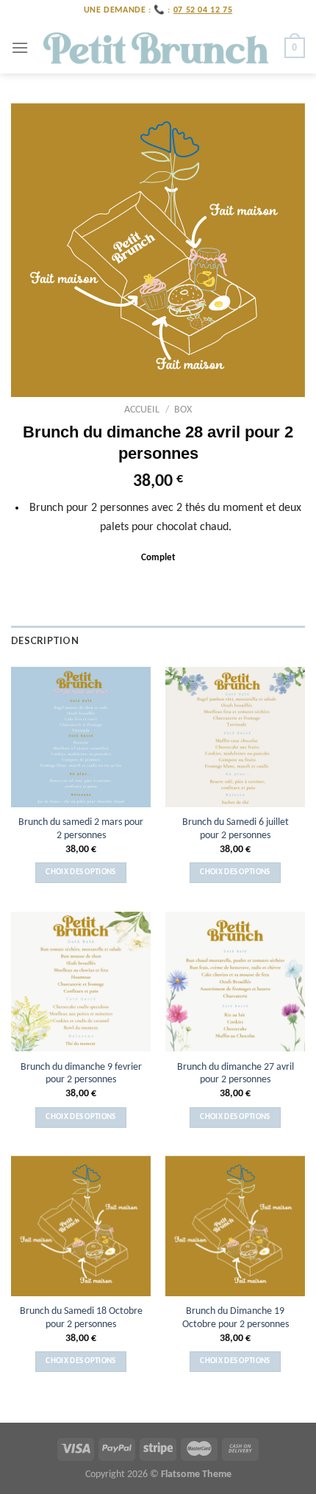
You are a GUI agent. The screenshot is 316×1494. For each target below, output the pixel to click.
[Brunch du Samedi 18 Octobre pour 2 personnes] (81, 1225)
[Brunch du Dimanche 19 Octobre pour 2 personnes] (235, 1225)
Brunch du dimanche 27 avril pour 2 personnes (235, 1073)
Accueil (141, 410)
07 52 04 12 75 (202, 10)
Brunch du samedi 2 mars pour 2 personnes (80, 829)
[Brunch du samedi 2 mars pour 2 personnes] (81, 737)
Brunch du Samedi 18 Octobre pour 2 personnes (81, 1318)
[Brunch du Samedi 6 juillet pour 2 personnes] (235, 737)
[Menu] (20, 47)
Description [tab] (45, 640)
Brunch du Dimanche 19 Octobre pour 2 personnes (235, 1318)
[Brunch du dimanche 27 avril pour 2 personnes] (235, 981)
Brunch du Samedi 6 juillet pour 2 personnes (235, 829)
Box (183, 410)
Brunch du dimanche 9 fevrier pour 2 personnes (81, 1073)
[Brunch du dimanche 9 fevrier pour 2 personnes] (81, 981)
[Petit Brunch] (156, 47)
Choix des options (81, 872)
